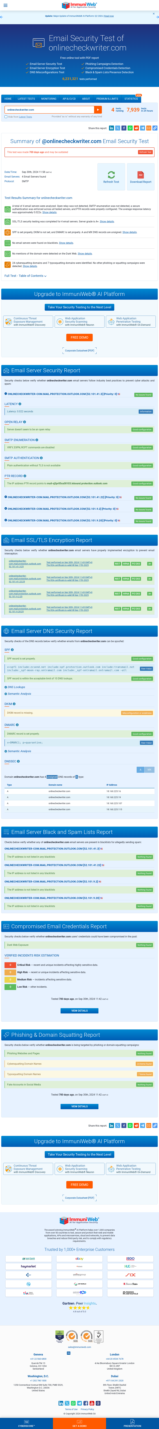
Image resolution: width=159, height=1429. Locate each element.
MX (149, 769)
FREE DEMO (79, 337)
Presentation (132, 1426)
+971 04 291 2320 (114, 1380)
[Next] (157, 17)
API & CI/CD (69, 98)
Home (8, 98)
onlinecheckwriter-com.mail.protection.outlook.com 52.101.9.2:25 (25, 594)
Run (98, 109)
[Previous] (1, 17)
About (86, 98)
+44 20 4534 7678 (114, 1359)
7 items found (145, 1074)
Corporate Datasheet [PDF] (79, 350)
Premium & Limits (107, 98)
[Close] (153, 14)
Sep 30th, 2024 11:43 (69, 562)
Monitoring (48, 98)
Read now (109, 16)
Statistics (133, 97)
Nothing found (145, 945)
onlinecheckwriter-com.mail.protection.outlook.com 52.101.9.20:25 (25, 609)
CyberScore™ (26, 1426)
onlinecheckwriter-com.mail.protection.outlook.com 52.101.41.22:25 (25, 579)
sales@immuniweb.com (79, 1347)
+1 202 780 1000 (38, 1380)
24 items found (144, 1064)
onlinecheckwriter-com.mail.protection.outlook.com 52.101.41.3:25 (25, 564)
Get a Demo (80, 1426)
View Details (79, 1010)
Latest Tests (26, 98)
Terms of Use (71, 1409)
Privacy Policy (87, 1409)
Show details (49, 212)
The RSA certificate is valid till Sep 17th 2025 (67, 565)
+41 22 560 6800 (38, 1359)
